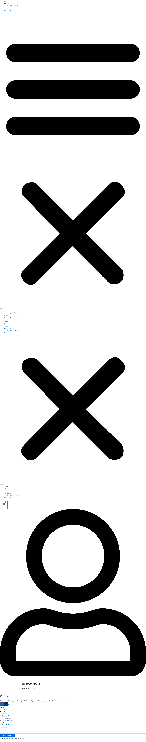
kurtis (6, 8)
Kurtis (6, 326)
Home (6, 322)
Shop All (6, 3)
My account (8, 328)
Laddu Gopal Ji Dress (11, 6)
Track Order (8, 10)
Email (1, 729)
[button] (73, 161)
